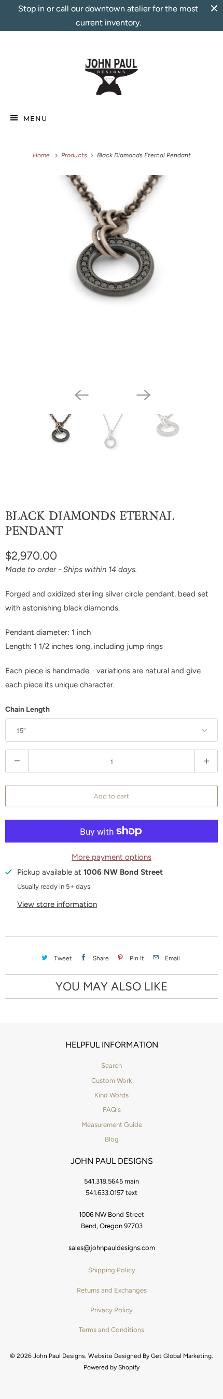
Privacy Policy (111, 1310)
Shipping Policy (111, 1270)
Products (75, 155)
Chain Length (27, 709)
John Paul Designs (59, 1356)
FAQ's (112, 1109)
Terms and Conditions (111, 1330)
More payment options (111, 857)
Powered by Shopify (111, 1367)
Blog (112, 1139)
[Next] (142, 394)
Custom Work (111, 1080)
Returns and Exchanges (112, 1290)
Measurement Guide (111, 1125)
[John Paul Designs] (111, 77)
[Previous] (80, 394)
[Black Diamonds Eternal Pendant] (111, 279)
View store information (57, 904)
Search (111, 1065)
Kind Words (111, 1095)
